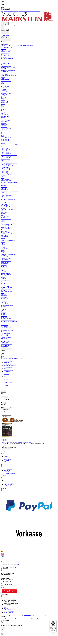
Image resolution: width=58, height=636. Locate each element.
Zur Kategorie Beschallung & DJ (9, 199)
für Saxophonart (4, 409)
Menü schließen (6, 40)
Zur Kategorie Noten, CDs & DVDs (9, 144)
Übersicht (3, 45)
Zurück (2, 628)
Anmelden (3, 42)
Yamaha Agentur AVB (34, 11)
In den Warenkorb (6, 448)
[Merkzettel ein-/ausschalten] (4, 440)
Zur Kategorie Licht (5, 280)
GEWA (7, 399)
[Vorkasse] (29, 548)
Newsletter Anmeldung (9, 473)
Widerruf (6, 462)
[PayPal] (29, 519)
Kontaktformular (12, 567)
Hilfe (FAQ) (7, 471)
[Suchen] (2, 27)
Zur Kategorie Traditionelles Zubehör (10, 182)
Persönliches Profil (10, 45)
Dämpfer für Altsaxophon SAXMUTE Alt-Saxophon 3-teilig (16, 442)
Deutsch (3, 4)
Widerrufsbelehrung (14, 11)
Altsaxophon (8, 412)
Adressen (17, 45)
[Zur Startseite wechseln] (27, 21)
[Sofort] (2, 554)
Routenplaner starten (8, 584)
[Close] (2, 622)
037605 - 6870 (20, 564)
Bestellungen (30, 45)
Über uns (6, 456)
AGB (2, 11)
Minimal (6, 404)
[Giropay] (2, 556)
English (2, 7)
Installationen (7, 470)
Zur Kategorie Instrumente (7, 58)
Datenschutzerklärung (24, 11)
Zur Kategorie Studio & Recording (9, 321)
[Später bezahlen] (2, 550)
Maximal (6, 407)
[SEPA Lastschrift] (2, 558)
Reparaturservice (8, 469)
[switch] (53, 630)
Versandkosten (7, 459)
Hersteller (3, 397)
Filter (4, 391)
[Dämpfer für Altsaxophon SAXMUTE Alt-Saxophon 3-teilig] (13, 438)
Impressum (6, 11)
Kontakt (5, 457)
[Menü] (55, 621)
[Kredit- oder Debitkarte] (3, 552)
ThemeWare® (40, 619)
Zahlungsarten (23, 45)
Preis (2, 402)
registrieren (5, 44)
